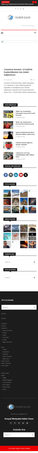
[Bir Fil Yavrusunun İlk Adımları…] (32, 231)
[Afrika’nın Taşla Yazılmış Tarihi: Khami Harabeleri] (24, 196)
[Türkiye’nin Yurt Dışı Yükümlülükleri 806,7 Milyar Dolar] (8, 156)
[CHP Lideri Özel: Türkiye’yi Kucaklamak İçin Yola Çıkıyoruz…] (7, 248)
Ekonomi (4, 328)
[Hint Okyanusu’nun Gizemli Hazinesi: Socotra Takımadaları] (15, 196)
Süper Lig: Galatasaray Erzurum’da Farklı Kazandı (17, 4)
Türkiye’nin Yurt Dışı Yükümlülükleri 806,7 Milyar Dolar (25, 155)
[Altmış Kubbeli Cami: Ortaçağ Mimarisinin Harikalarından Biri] (24, 213)
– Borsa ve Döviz (6, 330)
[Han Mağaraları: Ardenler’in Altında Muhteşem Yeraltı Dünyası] (15, 213)
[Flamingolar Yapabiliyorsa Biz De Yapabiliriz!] (15, 239)
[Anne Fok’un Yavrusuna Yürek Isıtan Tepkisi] (7, 231)
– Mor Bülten (5, 385)
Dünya (3, 326)
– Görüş (3, 389)
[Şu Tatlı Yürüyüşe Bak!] (24, 239)
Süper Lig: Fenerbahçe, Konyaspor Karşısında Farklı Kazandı (25, 113)
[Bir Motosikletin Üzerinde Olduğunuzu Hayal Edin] (24, 231)
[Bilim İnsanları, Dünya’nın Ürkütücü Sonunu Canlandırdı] (24, 248)
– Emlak (3, 340)
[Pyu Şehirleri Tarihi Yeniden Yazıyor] (7, 196)
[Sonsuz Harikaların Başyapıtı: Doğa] (15, 231)
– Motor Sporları (6, 356)
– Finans (4, 333)
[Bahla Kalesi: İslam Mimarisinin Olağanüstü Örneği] (32, 213)
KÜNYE (3, 314)
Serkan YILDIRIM (25, 448)
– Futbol (4, 349)
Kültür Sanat (5, 361)
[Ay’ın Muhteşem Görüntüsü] (32, 239)
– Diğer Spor (5, 359)
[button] (33, 2)
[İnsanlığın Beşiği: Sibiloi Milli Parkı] (7, 213)
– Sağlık (3, 378)
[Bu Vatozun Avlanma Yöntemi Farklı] (7, 239)
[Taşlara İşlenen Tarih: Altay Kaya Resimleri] (32, 191)
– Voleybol (4, 354)
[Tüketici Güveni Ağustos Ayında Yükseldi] (8, 146)
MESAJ (3, 318)
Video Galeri (5, 373)
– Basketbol (5, 352)
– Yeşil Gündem (6, 382)
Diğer (3, 375)
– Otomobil (5, 337)
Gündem (4, 323)
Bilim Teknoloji (6, 363)
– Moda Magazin (6, 380)
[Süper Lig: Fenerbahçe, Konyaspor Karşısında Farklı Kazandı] (8, 114)
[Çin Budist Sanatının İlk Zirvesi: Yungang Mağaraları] (15, 205)
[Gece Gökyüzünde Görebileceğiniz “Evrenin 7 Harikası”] (32, 205)
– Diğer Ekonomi (6, 342)
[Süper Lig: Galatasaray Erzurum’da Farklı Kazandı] (8, 125)
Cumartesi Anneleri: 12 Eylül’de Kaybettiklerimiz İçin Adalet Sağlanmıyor (18, 72)
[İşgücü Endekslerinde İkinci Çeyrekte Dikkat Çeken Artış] (8, 135)
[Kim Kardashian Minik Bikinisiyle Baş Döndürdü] (32, 248)
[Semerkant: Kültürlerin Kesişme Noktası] (24, 205)
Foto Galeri (4, 366)
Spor (2, 347)
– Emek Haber (5, 387)
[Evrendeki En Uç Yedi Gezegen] (7, 205)
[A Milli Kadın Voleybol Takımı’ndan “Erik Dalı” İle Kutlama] (15, 242)
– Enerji (3, 335)
